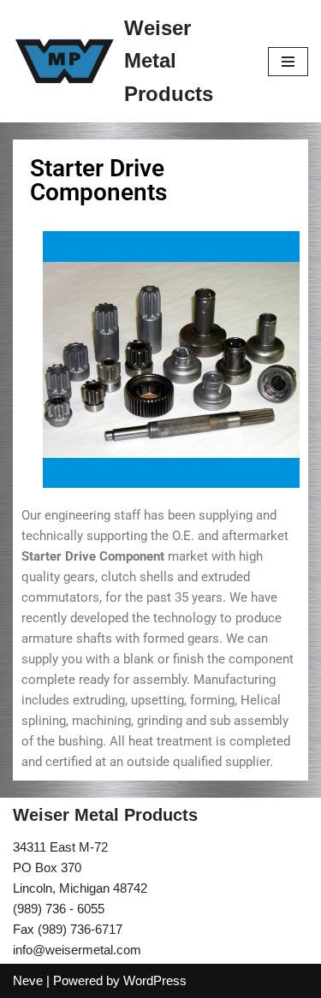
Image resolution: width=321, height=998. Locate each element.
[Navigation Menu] (288, 61)
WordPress (155, 980)
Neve (28, 980)
